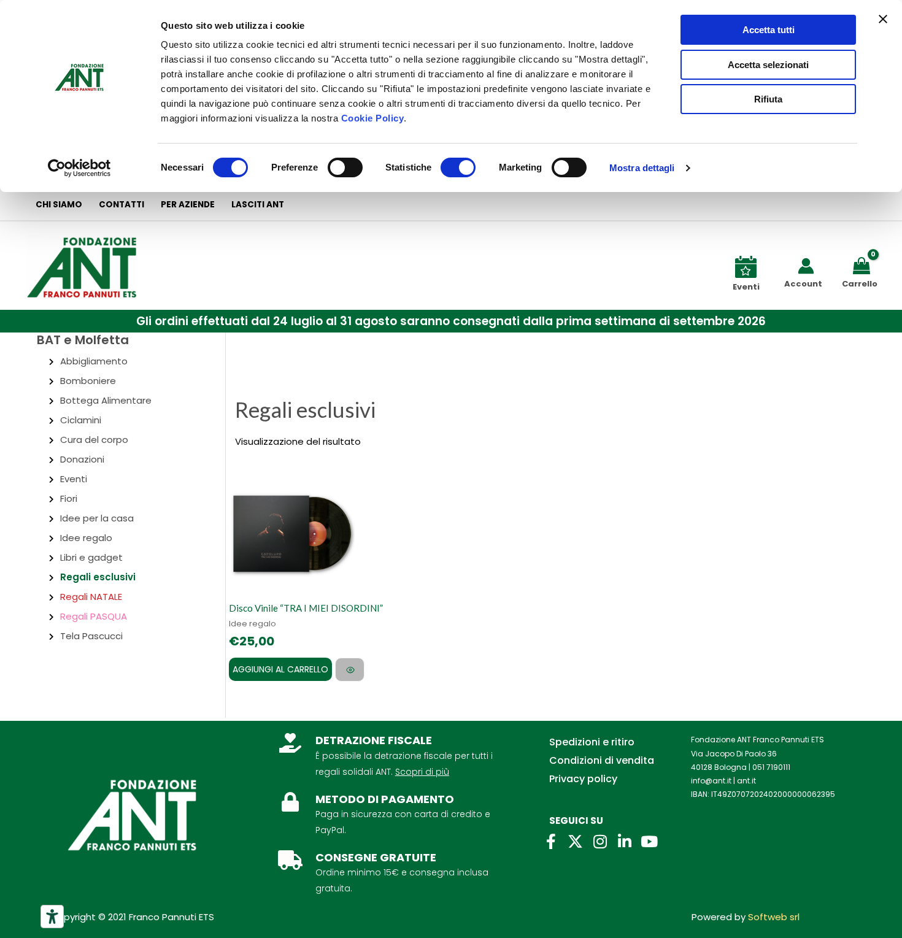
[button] (451, 321)
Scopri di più (422, 772)
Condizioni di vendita (601, 760)
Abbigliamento (94, 361)
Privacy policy (583, 779)
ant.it (746, 780)
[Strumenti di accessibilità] (52, 916)
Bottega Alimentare (106, 400)
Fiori (68, 498)
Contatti (121, 204)
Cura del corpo (94, 439)
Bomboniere (88, 380)
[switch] (345, 167)
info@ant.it (711, 780)
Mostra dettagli (642, 168)
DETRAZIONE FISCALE (373, 740)
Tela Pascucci (91, 635)
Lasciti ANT (257, 204)
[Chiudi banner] (883, 19)
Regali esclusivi (98, 577)
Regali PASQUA (93, 616)
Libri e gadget (91, 557)
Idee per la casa (97, 518)
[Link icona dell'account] (806, 266)
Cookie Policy (372, 118)
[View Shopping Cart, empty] (863, 264)
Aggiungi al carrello (280, 669)
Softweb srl (774, 916)
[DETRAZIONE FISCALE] (290, 743)
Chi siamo (59, 204)
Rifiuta (768, 99)
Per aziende (188, 204)
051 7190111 (771, 767)
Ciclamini (80, 419)
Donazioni (82, 459)
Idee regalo (86, 537)
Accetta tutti (768, 30)
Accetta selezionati (768, 65)
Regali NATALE (91, 596)
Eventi (73, 478)
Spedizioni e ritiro (591, 742)
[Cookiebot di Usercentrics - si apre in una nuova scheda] (79, 168)
